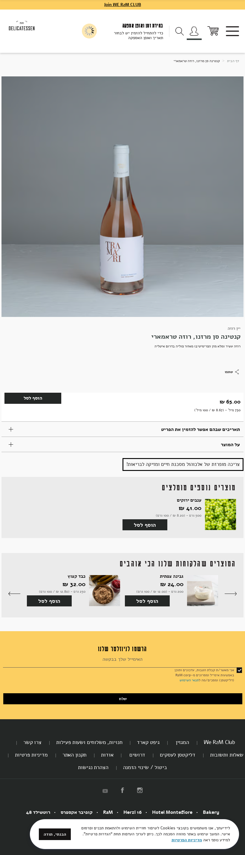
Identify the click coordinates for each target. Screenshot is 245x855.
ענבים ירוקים (189, 500)
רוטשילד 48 (38, 812)
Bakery (211, 812)
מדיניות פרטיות (31, 754)
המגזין (181, 742)
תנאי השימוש (189, 680)
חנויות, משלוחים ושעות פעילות (89, 742)
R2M (108, 812)
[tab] (122, 429)
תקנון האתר (74, 754)
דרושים (136, 754)
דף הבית (232, 60)
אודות (107, 754)
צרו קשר (32, 742)
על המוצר (230, 444)
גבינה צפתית (171, 576)
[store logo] (22, 25)
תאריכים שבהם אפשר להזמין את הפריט (200, 429)
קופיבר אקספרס (77, 812)
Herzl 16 (132, 812)
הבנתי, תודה (55, 834)
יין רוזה (234, 328)
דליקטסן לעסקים (177, 754)
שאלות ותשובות (227, 754)
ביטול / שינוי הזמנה (145, 767)
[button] (230, 594)
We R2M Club (219, 742)
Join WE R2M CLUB (122, 4)
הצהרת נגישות (93, 767)
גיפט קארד (148, 742)
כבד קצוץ (76, 576)
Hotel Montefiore (172, 812)
